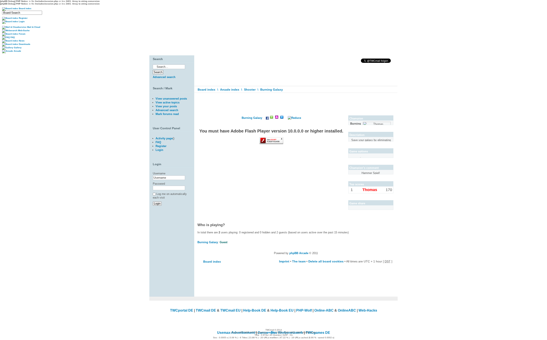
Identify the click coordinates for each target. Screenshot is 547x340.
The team (299, 261)
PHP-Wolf (304, 310)
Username (159, 173)
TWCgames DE (318, 332)
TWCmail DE (206, 310)
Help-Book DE (254, 310)
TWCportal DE (181, 310)
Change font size (391, 99)
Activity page (164, 138)
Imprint (284, 261)
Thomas (369, 190)
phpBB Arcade (298, 253)
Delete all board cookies (326, 261)
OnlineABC (347, 310)
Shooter (250, 89)
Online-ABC (324, 310)
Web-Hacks (368, 310)
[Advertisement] (170, 254)
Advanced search (164, 77)
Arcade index (229, 89)
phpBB (271, 332)
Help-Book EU (282, 310)
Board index (206, 89)
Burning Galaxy (271, 89)
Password (159, 183)
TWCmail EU (230, 310)
